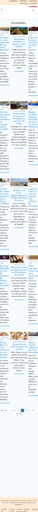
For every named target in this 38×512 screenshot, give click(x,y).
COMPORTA (13, 1)
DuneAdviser (22, 502)
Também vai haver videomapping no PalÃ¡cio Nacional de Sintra (19, 195)
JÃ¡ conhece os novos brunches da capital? (19, 346)
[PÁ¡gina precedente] (5, 410)
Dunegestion (19, 504)
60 (12, 410)
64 (26, 410)
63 (22, 410)
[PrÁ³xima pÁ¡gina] (17, 413)
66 (33, 410)
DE (4, 502)
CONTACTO (33, 1)
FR (29, 500)
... (8, 410)
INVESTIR (23, 1)
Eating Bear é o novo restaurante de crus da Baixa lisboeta (5, 350)
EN (35, 500)
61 (15, 410)
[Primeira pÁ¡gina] (2, 410)
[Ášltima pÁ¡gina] (21, 413)
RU (7, 502)
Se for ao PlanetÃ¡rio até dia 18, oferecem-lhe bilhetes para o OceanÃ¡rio (5, 276)
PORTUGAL (24, 3)
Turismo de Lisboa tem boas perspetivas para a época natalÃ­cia (5, 196)
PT (32, 500)
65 (29, 410)
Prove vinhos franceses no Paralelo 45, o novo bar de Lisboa (19, 119)
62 (19, 410)
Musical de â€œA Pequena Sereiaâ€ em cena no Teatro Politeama (33, 119)
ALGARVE (33, 3)
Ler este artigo (4, 85)
